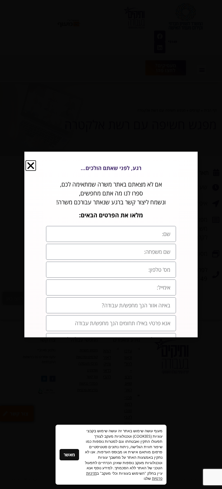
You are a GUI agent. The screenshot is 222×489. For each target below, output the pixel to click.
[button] (30, 165)
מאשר (69, 455)
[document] (111, 244)
